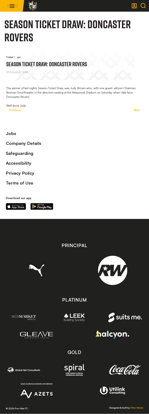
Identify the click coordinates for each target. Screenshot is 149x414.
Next (137, 110)
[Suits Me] (125, 317)
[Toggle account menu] (134, 6)
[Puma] (36, 270)
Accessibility (18, 163)
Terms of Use (19, 183)
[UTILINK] (112, 391)
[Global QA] (24, 369)
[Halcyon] (112, 335)
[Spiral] (74, 369)
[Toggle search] (143, 6)
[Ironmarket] (24, 317)
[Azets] (36, 390)
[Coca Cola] (125, 370)
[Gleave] (36, 335)
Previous (15, 110)
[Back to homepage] (33, 6)
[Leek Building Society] (74, 317)
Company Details (23, 143)
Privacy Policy (20, 173)
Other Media (136, 407)
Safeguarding (19, 153)
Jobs (11, 133)
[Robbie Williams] (112, 270)
